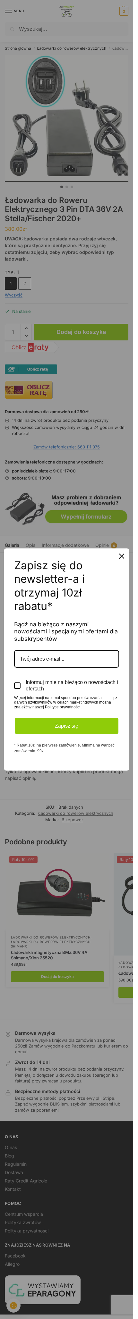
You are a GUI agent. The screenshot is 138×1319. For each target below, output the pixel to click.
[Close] (121, 556)
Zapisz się (66, 726)
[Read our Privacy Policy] (115, 698)
